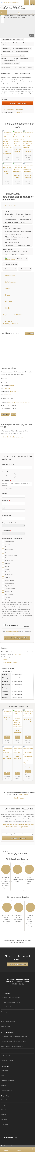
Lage (10, 13)
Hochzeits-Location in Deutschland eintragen (14, 1036)
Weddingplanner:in (10, 600)
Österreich (8, 394)
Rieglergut (28, 151)
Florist (6, 558)
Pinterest (3, 1114)
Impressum (4, 1070)
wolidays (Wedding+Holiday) (10, 322)
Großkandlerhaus (7, 152)
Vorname (5, 493)
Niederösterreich (15, 391)
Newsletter (4, 1119)
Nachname (5, 500)
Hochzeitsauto (9, 574)
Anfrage (31, 13)
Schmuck (7, 569)
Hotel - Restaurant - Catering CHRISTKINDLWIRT (17, 151)
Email (4, 508)
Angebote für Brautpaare (12, 314)
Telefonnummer (7, 515)
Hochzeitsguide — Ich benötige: (12, 538)
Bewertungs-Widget (7, 1060)
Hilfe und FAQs (5, 1026)
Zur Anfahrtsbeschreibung (10, 662)
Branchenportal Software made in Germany (12, 1147)
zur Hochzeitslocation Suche (2, 7)
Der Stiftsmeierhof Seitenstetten (28, 177)
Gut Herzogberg (7, 757)
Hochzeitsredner (9, 572)
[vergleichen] (2, 21)
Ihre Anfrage (6, 480)
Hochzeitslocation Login (10, 1137)
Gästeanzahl (6, 530)
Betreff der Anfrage (8, 464)
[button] (17, 26)
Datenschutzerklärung (11, 631)
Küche (7, 308)
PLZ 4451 (12, 385)
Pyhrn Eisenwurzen (25, 402)
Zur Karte (5, 659)
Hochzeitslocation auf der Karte (12, 107)
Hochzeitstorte (9, 560)
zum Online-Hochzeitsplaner (18, 964)
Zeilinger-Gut (7, 172)
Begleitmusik (8, 586)
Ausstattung (10, 275)
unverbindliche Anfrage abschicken (17, 638)
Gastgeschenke (9, 583)
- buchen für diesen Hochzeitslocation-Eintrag (30, 921)
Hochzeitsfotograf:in (11, 547)
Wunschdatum (6, 472)
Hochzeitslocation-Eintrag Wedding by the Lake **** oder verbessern (7, 922)
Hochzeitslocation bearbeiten (9, 1051)
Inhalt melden (19, 798)
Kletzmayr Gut (17, 176)
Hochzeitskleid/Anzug (11, 555)
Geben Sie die (12, 437)
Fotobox (7, 597)
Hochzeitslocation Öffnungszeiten (13, 109)
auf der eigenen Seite (18, 918)
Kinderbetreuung (10, 588)
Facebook (4, 1100)
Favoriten (4, 1016)
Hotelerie (8, 301)
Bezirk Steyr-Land (13, 402)
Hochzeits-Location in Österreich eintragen (13, 1041)
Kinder (7, 295)
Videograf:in (8, 577)
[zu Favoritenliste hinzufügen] (2, 17)
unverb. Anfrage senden (18, 103)
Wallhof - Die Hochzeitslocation (28, 721)
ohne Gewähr (23, 795)
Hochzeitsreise (9, 594)
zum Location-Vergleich (8, 1021)
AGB (2, 1075)
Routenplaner (30, 333)
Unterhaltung (8, 591)
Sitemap (3, 1085)
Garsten (7, 388)
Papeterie (7, 563)
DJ (5, 552)
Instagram (4, 1105)
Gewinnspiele (5, 1012)
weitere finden (17, 879)
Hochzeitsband (9, 549)
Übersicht (3, 13)
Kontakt (14, 414)
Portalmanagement (6, 1090)
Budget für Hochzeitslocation (11, 522)
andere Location (9, 541)
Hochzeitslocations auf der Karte (10, 997)
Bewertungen (24, 13)
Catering (7, 544)
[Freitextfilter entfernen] (26, 3)
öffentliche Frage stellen (18, 838)
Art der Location (11, 205)
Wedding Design (9, 580)
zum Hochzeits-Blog (7, 1007)
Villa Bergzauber (17, 757)
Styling (7, 566)
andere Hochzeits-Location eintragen (12, 1046)
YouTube (3, 1109)
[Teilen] (28, 1149)
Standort (8, 288)
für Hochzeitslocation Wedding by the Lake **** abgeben (6, 882)
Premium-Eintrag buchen (10, 1056)
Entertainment (10, 282)
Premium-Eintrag (31, 125)
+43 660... (11, 112)
